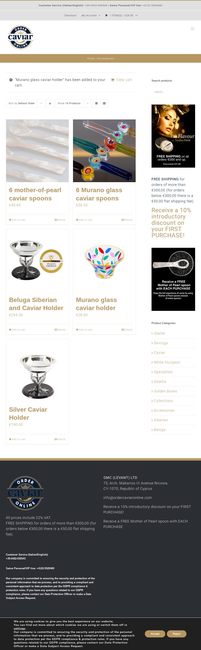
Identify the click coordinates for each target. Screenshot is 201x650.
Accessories (164, 410)
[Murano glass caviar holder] (104, 260)
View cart (124, 80)
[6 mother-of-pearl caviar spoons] (37, 150)
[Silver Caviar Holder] (37, 370)
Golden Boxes (165, 391)
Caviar (159, 353)
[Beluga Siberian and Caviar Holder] (37, 260)
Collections (163, 401)
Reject (177, 634)
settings (19, 628)
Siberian (161, 420)
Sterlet (159, 333)
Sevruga (161, 343)
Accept (155, 634)
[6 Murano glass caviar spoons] (104, 150)
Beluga (160, 430)
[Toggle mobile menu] (193, 29)
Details (61, 220)
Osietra (160, 381)
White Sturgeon (167, 362)
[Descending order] (50, 103)
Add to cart (19, 220)
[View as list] (104, 103)
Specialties (163, 372)
